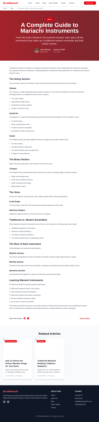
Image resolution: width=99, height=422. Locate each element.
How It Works (53, 3)
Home (30, 3)
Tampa (63, 3)
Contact (71, 3)
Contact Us (79, 395)
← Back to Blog (84, 318)
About (37, 3)
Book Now (90, 3)
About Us (54, 398)
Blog (44, 3)
